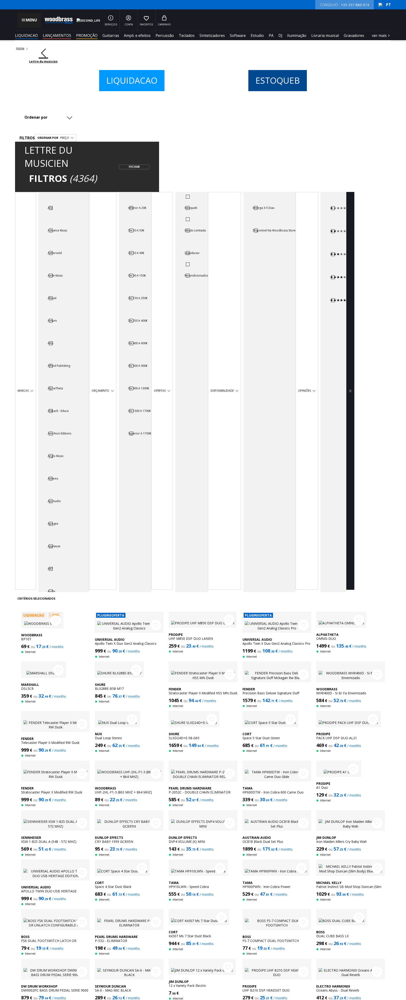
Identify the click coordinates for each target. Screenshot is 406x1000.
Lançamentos (57, 35)
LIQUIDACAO (26, 35)
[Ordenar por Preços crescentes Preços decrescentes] (49, 117)
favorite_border (56, 620)
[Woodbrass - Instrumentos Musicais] (56, 20)
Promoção (87, 35)
